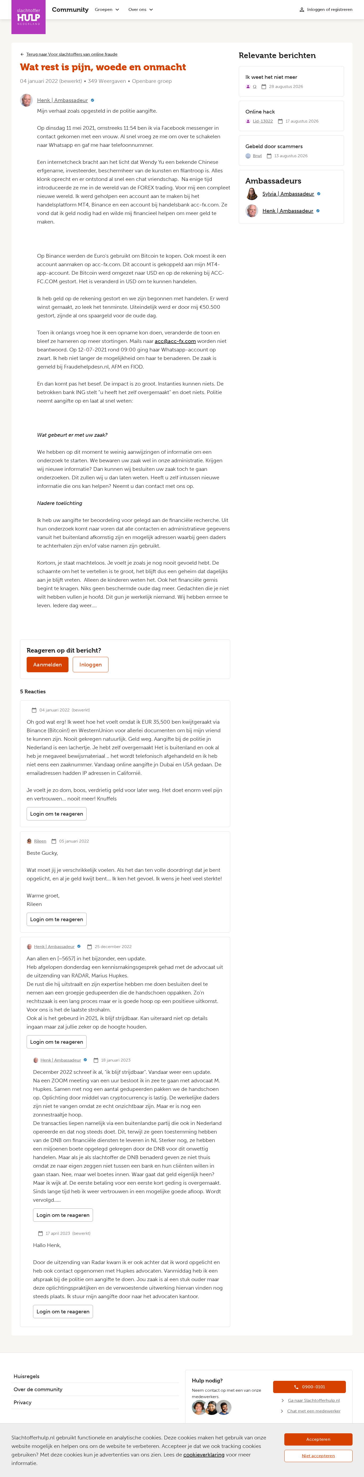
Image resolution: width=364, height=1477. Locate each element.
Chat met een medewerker (314, 1411)
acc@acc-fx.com (175, 341)
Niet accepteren (318, 1455)
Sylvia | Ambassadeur (288, 194)
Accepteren (318, 1439)
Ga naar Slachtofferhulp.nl (314, 1400)
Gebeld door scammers (274, 146)
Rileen (40, 841)
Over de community (38, 1389)
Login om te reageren (56, 814)
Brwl (257, 155)
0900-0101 (313, 1386)
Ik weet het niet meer (271, 77)
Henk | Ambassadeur (62, 100)
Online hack (260, 111)
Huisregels (26, 1376)
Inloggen (90, 664)
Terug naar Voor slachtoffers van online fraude (72, 54)
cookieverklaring (204, 1454)
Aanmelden (47, 664)
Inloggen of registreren (330, 9)
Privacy (22, 1402)
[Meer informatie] (92, 100)
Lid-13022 (263, 121)
